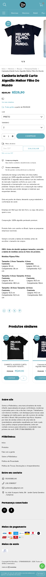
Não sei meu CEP (7, 153)
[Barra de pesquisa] (4, 4)
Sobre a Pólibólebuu (9, 456)
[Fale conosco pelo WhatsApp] (42, 566)
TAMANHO (5, 123)
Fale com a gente (8, 452)
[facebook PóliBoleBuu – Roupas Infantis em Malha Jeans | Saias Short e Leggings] (11, 510)
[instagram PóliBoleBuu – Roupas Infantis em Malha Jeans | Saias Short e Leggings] (4, 510)
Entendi (41, 574)
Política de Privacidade (10, 461)
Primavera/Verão (31, 69)
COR (3, 112)
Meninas (14, 13)
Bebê (35, 13)
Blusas (19, 69)
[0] (41, 5)
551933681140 (11, 479)
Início (4, 69)
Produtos (5, 447)
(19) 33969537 (10, 483)
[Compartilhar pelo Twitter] (15, 312)
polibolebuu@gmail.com (14, 488)
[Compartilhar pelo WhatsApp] (4, 311)
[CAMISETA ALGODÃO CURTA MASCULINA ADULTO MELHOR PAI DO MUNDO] (23, 378)
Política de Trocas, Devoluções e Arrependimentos (21, 466)
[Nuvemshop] (9, 567)
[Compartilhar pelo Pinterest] (19, 312)
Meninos (25, 13)
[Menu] (3, 13)
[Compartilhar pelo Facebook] (10, 312)
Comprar (11, 378)
